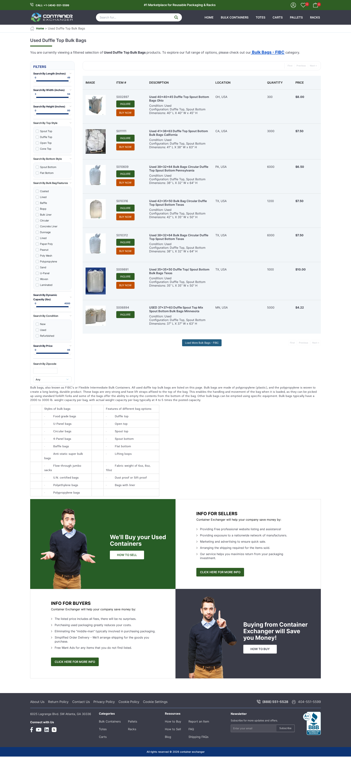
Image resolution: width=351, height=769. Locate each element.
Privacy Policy (104, 702)
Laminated (46, 284)
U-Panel (44, 273)
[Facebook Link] (31, 729)
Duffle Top (46, 137)
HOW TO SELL (127, 555)
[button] (52, 123)
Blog (168, 737)
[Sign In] (293, 5)
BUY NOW (125, 112)
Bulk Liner (46, 214)
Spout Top (46, 131)
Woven (44, 279)
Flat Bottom (47, 172)
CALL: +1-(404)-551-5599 (52, 5)
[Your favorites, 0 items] (303, 5)
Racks (315, 17)
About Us (37, 702)
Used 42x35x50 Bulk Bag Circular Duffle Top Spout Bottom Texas (178, 202)
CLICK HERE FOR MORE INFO (220, 572)
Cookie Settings (155, 702)
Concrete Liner (48, 226)
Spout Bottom (48, 167)
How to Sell (173, 729)
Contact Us (81, 702)
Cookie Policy (128, 702)
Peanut (44, 249)
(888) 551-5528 (275, 702)
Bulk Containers (234, 17)
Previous (301, 65)
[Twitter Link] (54, 729)
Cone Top (45, 148)
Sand (43, 267)
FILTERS (39, 67)
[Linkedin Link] (46, 729)
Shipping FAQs (198, 737)
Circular (44, 220)
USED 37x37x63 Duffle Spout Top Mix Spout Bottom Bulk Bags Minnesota (176, 309)
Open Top (46, 142)
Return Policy (58, 702)
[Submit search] (176, 17)
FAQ (191, 729)
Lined (43, 197)
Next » (313, 65)
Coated (44, 191)
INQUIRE (125, 103)
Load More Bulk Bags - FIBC (202, 342)
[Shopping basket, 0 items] (315, 5)
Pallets (296, 17)
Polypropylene (48, 261)
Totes (260, 17)
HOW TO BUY (260, 649)
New (43, 324)
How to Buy (173, 721)
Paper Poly (46, 243)
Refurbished (47, 335)
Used (43, 329)
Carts (278, 17)
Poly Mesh (46, 255)
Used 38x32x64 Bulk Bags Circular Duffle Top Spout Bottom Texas (178, 237)
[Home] (52, 17)
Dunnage (45, 232)
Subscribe (285, 728)
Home (209, 17)
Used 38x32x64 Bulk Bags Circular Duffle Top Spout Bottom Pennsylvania (178, 168)
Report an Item (198, 721)
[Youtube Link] (38, 730)
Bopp (43, 208)
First (290, 65)
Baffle (43, 202)
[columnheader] (98, 82)
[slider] (35, 81)
